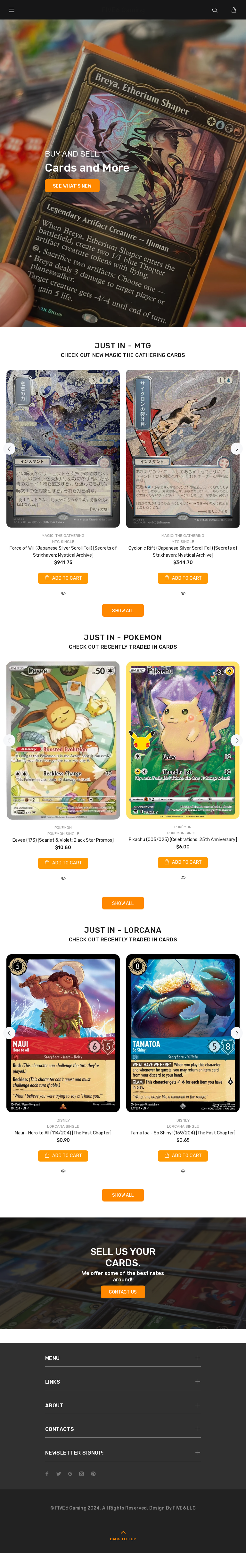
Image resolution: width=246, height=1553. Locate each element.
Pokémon (63, 827)
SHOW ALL (123, 611)
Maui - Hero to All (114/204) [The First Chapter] (63, 1133)
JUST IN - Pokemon (123, 637)
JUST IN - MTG (123, 345)
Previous (9, 449)
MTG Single (63, 541)
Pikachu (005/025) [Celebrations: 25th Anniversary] (183, 839)
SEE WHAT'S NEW (72, 186)
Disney (63, 1120)
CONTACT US (123, 1292)
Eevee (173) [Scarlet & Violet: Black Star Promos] (63, 840)
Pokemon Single (63, 833)
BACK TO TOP (123, 1539)
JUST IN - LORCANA (122, 930)
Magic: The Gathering (63, 535)
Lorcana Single (63, 1126)
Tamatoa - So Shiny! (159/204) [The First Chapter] (182, 1133)
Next (237, 449)
